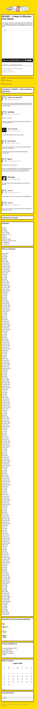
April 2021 (4, 357)
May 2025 (4, 277)
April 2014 (4, 493)
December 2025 (6, 266)
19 (17, 679)
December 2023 (6, 305)
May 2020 (4, 374)
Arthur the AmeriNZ (15, 97)
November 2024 (6, 287)
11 (13, 676)
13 (22, 676)
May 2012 (4, 530)
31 (8, 684)
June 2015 (4, 470)
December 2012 (6, 519)
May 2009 (4, 588)
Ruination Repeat (6, 239)
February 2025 (5, 282)
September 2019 (6, 387)
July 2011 (4, 546)
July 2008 (4, 604)
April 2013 (4, 512)
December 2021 (6, 344)
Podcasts (9, 70)
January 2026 (5, 264)
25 (13, 682)
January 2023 (5, 323)
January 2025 (5, 284)
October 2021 (5, 347)
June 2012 (4, 528)
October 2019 (5, 386)
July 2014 (4, 488)
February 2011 (5, 554)
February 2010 (5, 574)
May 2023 (4, 316)
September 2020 (6, 368)
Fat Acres (4, 229)
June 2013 (4, 509)
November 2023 (6, 306)
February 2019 (5, 399)
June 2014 (4, 489)
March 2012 (5, 533)
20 (22, 679)
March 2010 (5, 572)
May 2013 (4, 510)
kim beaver (12, 141)
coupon (8, 71)
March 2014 (5, 494)
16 (4, 679)
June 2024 (4, 295)
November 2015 (6, 462)
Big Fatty (20, 68)
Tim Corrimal (12, 129)
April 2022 (4, 337)
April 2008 (4, 609)
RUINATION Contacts (7, 651)
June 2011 (4, 548)
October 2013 (5, 502)
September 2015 (6, 465)
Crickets (4, 227)
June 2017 (4, 431)
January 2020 (5, 381)
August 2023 (5, 311)
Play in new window (11, 65)
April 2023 (4, 318)
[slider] (29, 60)
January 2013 (5, 517)
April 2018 (4, 415)
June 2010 (4, 567)
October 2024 (5, 289)
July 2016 (4, 449)
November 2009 (6, 578)
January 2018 (5, 420)
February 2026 (5, 263)
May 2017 (4, 433)
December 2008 (6, 596)
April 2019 (4, 395)
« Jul (3, 689)
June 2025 (4, 276)
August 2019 (5, 389)
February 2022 (5, 340)
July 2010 (4, 565)
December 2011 (6, 538)
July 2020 (4, 371)
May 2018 (4, 413)
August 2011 (5, 544)
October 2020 (5, 366)
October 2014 (5, 483)
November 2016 (6, 442)
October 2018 (5, 405)
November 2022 (6, 326)
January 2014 (5, 497)
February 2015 (5, 476)
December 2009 (6, 577)
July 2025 (4, 274)
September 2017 (6, 426)
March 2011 (5, 553)
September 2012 (6, 523)
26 (17, 682)
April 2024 (4, 298)
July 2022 (4, 332)
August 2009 (5, 583)
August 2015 (5, 467)
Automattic (4, 706)
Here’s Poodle (5, 232)
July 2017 (4, 429)
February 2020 (5, 379)
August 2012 (5, 525)
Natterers (4, 236)
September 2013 (6, 504)
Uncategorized (5, 244)
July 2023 (4, 313)
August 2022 (5, 331)
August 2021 (5, 350)
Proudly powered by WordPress (9, 704)
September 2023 (6, 310)
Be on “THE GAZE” (7, 650)
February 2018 (5, 418)
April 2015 (4, 473)
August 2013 (5, 506)
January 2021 (5, 362)
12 (17, 676)
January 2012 (5, 536)
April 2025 (4, 279)
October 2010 (5, 561)
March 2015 (5, 475)
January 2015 (5, 478)
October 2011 (5, 541)
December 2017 (6, 421)
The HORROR (5, 242)
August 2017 (5, 428)
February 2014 (5, 496)
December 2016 (6, 441)
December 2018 (6, 402)
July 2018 (4, 410)
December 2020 (6, 363)
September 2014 (6, 485)
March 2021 (5, 358)
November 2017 (6, 423)
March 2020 (5, 378)
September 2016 (6, 446)
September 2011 (6, 543)
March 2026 (5, 261)
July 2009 (4, 585)
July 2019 (4, 391)
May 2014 (4, 491)
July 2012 (4, 527)
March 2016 (5, 455)
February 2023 (5, 321)
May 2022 (4, 336)
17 (8, 679)
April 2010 (4, 570)
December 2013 (6, 499)
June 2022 (4, 334)
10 (8, 676)
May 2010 (4, 569)
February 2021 (5, 360)
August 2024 (5, 292)
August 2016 (5, 447)
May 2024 (4, 297)
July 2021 (4, 352)
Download (19, 65)
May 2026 (4, 258)
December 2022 (6, 324)
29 (31, 682)
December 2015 (6, 460)
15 (31, 676)
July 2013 (4, 507)
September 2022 (6, 329)
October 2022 (5, 328)
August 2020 (5, 370)
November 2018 (6, 404)
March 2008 (5, 611)
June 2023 (4, 315)
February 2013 (5, 515)
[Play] (4, 60)
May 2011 (4, 549)
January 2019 (5, 400)
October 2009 (5, 580)
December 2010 (6, 557)
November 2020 (6, 365)
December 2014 (6, 480)
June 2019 (4, 392)
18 (13, 679)
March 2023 (5, 319)
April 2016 (4, 454)
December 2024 (6, 285)
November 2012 (6, 520)
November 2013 (6, 501)
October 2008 (5, 599)
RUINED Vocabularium (8, 653)
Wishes (12, 71)
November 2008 (6, 598)
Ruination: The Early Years (9, 240)
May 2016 (4, 452)
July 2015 (4, 468)
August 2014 (5, 486)
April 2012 (4, 531)
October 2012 (5, 522)
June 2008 (4, 606)
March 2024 (5, 300)
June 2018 (4, 412)
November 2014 (6, 481)
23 (4, 682)
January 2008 (5, 614)
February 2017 (5, 438)
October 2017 (5, 425)
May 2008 (4, 608)
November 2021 (6, 345)
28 (26, 682)
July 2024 (4, 294)
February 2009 (5, 593)
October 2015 (5, 463)
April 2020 (4, 376)
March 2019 (5, 397)
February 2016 (5, 457)
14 (26, 676)
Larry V (10, 191)
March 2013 (5, 514)
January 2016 (5, 459)
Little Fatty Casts (6, 234)
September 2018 (6, 407)
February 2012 (5, 535)
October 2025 (5, 269)
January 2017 (5, 439)
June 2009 (4, 587)
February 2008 (5, 612)
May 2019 (4, 394)
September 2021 (6, 349)
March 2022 (5, 339)
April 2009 (4, 590)
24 (8, 682)
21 (26, 679)
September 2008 (6, 601)
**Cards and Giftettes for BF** (9, 648)
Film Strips (5, 231)
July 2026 (4, 255)
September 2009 (6, 582)
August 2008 (5, 603)
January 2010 (5, 575)
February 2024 (5, 302)
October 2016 (5, 444)
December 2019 (6, 383)
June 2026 (4, 256)
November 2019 (6, 384)
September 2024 (6, 290)
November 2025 (6, 268)
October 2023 (5, 308)
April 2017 (4, 434)
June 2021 (4, 353)
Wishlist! (4, 654)
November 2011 (6, 540)
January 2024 (5, 303)
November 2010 (6, 559)
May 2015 (4, 472)
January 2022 (5, 342)
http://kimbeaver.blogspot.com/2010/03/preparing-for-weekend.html (15, 152)
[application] (17, 60)
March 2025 (5, 281)
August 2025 (5, 272)
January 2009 (5, 595)
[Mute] (25, 60)
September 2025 (6, 271)
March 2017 (5, 436)
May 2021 (4, 355)
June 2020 (4, 373)
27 (22, 682)
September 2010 (6, 562)
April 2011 (4, 551)
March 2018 (5, 417)
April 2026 (4, 260)
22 (31, 679)
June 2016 (4, 451)
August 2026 (5, 253)
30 (4, 684)
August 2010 (5, 564)
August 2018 (5, 408)
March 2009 (5, 591)
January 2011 (5, 556)
